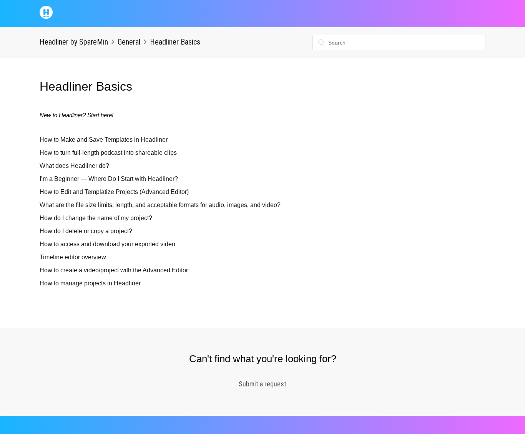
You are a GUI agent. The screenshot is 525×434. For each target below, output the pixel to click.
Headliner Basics (175, 41)
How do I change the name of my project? (96, 218)
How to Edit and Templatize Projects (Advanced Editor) (114, 192)
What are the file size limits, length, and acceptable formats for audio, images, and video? (160, 205)
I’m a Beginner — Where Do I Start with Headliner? (109, 179)
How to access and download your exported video (107, 244)
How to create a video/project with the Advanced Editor (114, 270)
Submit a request (262, 384)
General (129, 41)
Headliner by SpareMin (74, 41)
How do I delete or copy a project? (86, 231)
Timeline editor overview (73, 257)
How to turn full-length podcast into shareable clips (108, 152)
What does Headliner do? (74, 165)
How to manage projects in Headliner (90, 283)
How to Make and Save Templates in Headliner (104, 139)
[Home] (46, 16)
